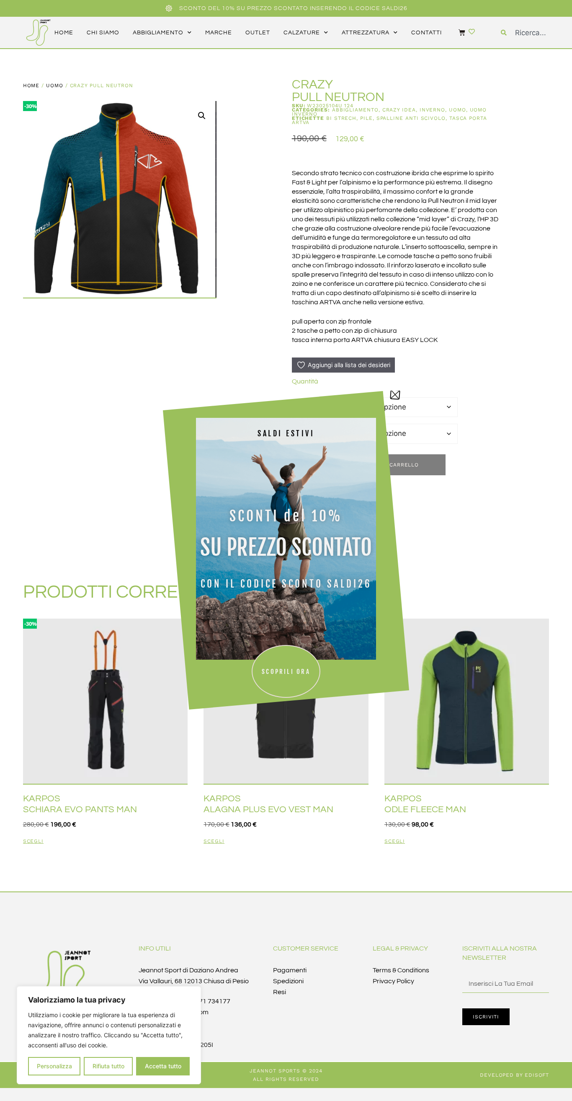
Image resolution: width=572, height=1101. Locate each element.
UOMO (54, 85)
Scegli (33, 841)
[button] (201, 115)
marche (218, 33)
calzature (301, 33)
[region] (109, 1035)
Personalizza (54, 1066)
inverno (432, 110)
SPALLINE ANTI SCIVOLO (411, 118)
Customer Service (305, 948)
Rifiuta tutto (108, 1066)
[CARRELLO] (457, 32)
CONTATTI (426, 33)
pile (366, 118)
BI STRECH (341, 118)
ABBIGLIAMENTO (355, 110)
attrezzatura (365, 33)
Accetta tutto (163, 1066)
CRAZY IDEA (399, 110)
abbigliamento (158, 33)
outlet (257, 33)
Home (31, 85)
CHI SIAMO (103, 33)
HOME (63, 33)
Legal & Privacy (400, 948)
